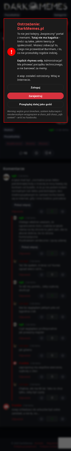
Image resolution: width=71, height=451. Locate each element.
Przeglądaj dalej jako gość (35, 104)
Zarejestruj (35, 96)
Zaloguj (35, 87)
